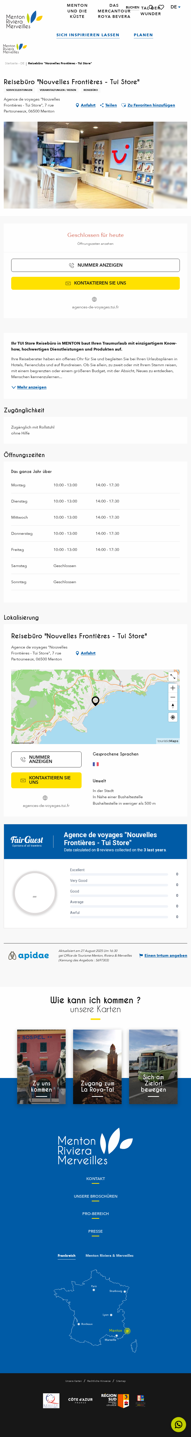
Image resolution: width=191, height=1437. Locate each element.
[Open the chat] (178, 1424)
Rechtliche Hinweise (99, 1381)
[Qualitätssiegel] (51, 1400)
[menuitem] (24, 20)
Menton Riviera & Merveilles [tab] (110, 1255)
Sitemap (121, 1381)
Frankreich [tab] (67, 1255)
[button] (151, 7)
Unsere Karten (73, 1381)
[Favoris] (161, 7)
